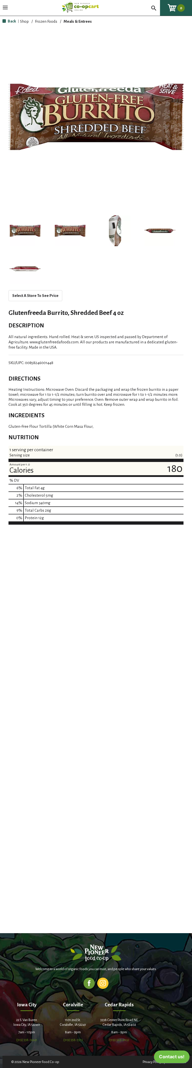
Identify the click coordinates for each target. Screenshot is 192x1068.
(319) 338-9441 (26, 1040)
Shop (24, 21)
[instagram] (102, 983)
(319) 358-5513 (73, 1040)
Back (11, 21)
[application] (172, 1058)
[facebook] (89, 983)
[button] (25, 230)
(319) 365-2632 (119, 1040)
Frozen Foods (46, 21)
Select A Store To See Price (35, 295)
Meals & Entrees (78, 21)
